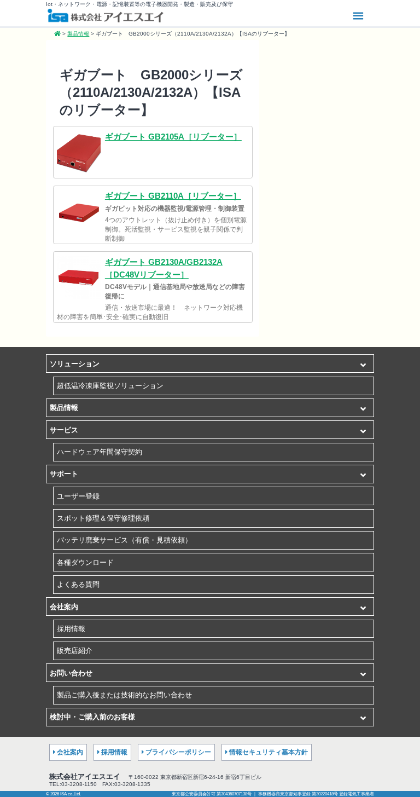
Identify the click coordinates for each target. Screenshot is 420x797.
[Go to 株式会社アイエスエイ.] (57, 34)
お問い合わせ (71, 673)
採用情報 (71, 629)
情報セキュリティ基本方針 (268, 752)
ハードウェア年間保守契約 (99, 452)
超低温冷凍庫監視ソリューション (110, 386)
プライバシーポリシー (178, 752)
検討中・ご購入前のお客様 (92, 717)
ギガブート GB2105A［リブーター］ (173, 136)
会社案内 (64, 607)
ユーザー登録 (78, 496)
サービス (64, 430)
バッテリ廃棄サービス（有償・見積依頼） (124, 540)
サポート (64, 474)
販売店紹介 (74, 650)
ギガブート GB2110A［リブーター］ (173, 195)
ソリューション (75, 364)
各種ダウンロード (85, 562)
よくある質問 (78, 584)
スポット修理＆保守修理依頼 (103, 518)
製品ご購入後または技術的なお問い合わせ (124, 695)
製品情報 (64, 407)
